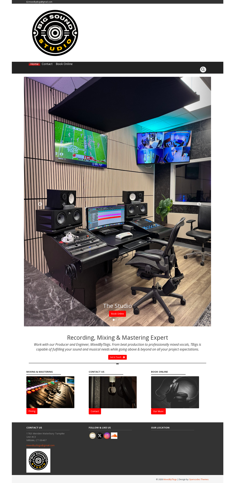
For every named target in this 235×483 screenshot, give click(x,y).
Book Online (64, 63)
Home (34, 63)
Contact (47, 63)
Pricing (31, 286)
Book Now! (117, 188)
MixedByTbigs (170, 354)
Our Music (158, 286)
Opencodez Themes (199, 354)
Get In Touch (116, 232)
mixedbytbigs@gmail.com (40, 1)
